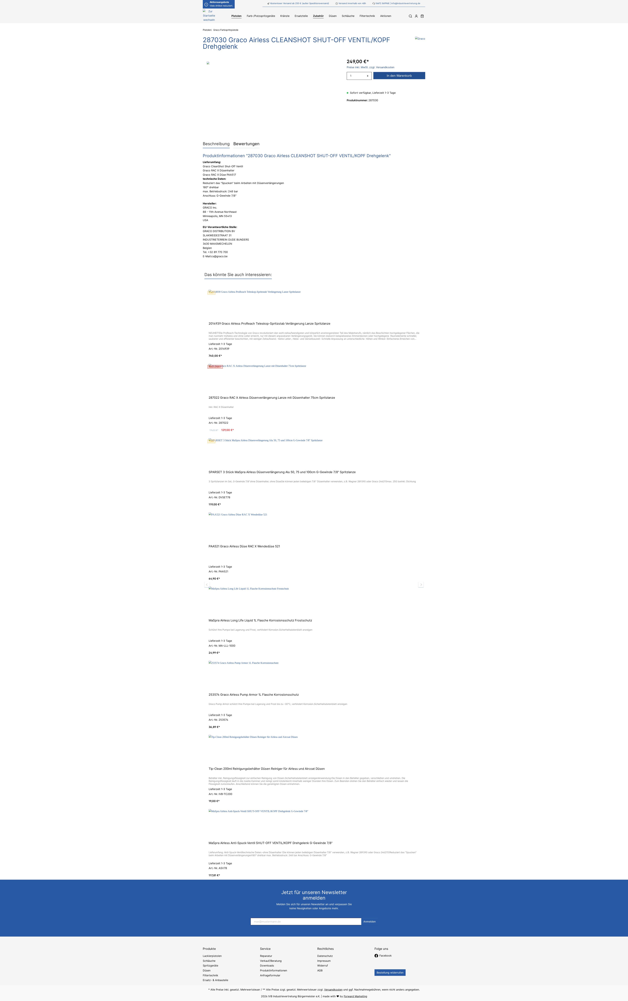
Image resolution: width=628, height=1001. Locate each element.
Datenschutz (325, 955)
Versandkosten (333, 989)
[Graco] (420, 44)
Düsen (206, 970)
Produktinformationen (273, 970)
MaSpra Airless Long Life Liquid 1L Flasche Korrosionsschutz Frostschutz (260, 620)
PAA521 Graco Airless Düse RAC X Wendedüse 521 (244, 546)
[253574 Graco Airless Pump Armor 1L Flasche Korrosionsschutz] (314, 675)
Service (265, 948)
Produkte (209, 948)
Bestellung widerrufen (390, 972)
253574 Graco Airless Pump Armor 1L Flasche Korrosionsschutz (254, 694)
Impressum (324, 960)
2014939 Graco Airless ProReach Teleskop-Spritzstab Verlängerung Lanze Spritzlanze (269, 323)
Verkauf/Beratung (271, 960)
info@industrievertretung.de (405, 3)
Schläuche (209, 960)
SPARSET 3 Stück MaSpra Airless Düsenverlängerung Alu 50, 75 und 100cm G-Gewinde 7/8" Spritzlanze (282, 472)
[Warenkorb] (422, 16)
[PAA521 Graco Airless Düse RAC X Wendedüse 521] (314, 527)
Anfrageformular (270, 975)
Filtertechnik (210, 975)
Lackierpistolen (212, 955)
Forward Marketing (355, 996)
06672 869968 (382, 3)
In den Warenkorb (399, 75)
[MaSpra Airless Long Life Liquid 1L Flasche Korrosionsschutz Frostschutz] (314, 601)
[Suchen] (410, 16)
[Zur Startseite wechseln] (209, 16)
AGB (320, 970)
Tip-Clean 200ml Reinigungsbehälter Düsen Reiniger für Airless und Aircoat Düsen (267, 768)
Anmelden (369, 921)
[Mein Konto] (416, 16)
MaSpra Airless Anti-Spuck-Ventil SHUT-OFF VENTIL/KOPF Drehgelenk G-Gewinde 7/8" (270, 843)
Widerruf (322, 965)
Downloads (267, 965)
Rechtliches (325, 948)
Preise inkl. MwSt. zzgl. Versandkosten (370, 67)
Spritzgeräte (210, 965)
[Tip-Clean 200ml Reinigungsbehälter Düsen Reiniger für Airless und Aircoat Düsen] (314, 749)
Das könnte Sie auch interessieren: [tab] (238, 274)
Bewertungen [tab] (246, 143)
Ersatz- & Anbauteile (215, 980)
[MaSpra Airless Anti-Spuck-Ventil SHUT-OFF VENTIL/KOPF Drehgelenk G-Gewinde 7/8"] (314, 824)
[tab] (216, 143)
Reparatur (266, 955)
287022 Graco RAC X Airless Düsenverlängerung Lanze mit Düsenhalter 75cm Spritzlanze (272, 397)
